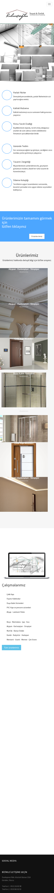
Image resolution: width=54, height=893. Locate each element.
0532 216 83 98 (15, 886)
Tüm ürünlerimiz (11, 647)
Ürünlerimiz (36, 236)
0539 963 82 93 (15, 889)
